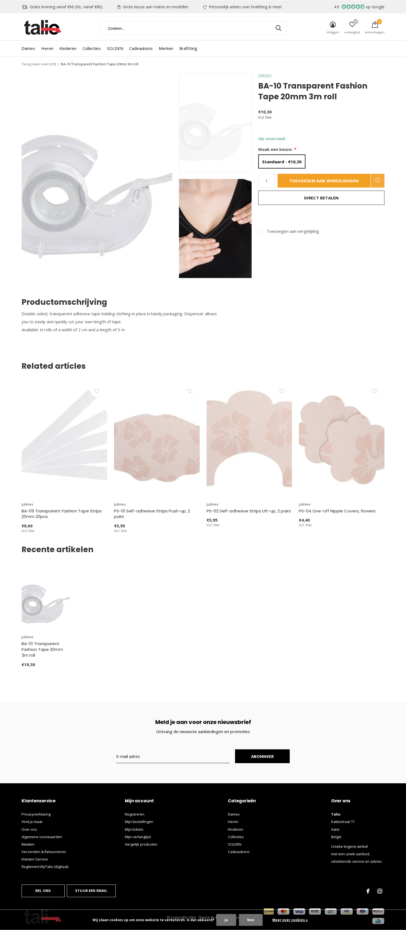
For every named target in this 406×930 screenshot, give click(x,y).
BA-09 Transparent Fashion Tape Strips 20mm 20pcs (62, 514)
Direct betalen (321, 198)
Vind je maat (32, 821)
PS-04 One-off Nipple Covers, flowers (337, 511)
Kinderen (68, 48)
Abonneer (262, 756)
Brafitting (188, 48)
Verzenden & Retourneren (44, 851)
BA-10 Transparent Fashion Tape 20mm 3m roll (42, 649)
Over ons (29, 829)
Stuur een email (91, 890)
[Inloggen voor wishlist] (377, 181)
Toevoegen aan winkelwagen (323, 180)
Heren (47, 48)
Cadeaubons (141, 48)
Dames (28, 48)
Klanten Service (35, 859)
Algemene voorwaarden (42, 836)
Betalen (28, 844)
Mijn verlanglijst (138, 836)
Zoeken (278, 28)
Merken (166, 48)
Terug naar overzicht (39, 64)
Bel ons (43, 890)
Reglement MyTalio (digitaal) (45, 866)
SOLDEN (115, 48)
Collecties (92, 48)
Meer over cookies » (290, 920)
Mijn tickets (134, 829)
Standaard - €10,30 (282, 161)
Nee (250, 920)
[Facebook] (368, 891)
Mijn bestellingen (139, 821)
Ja (226, 920)
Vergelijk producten (141, 844)
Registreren (134, 814)
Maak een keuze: (277, 149)
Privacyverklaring (36, 814)
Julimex (264, 75)
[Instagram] (379, 891)
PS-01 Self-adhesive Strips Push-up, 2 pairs (152, 514)
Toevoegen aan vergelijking (293, 231)
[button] (218, 122)
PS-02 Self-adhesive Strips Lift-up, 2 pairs (249, 511)
